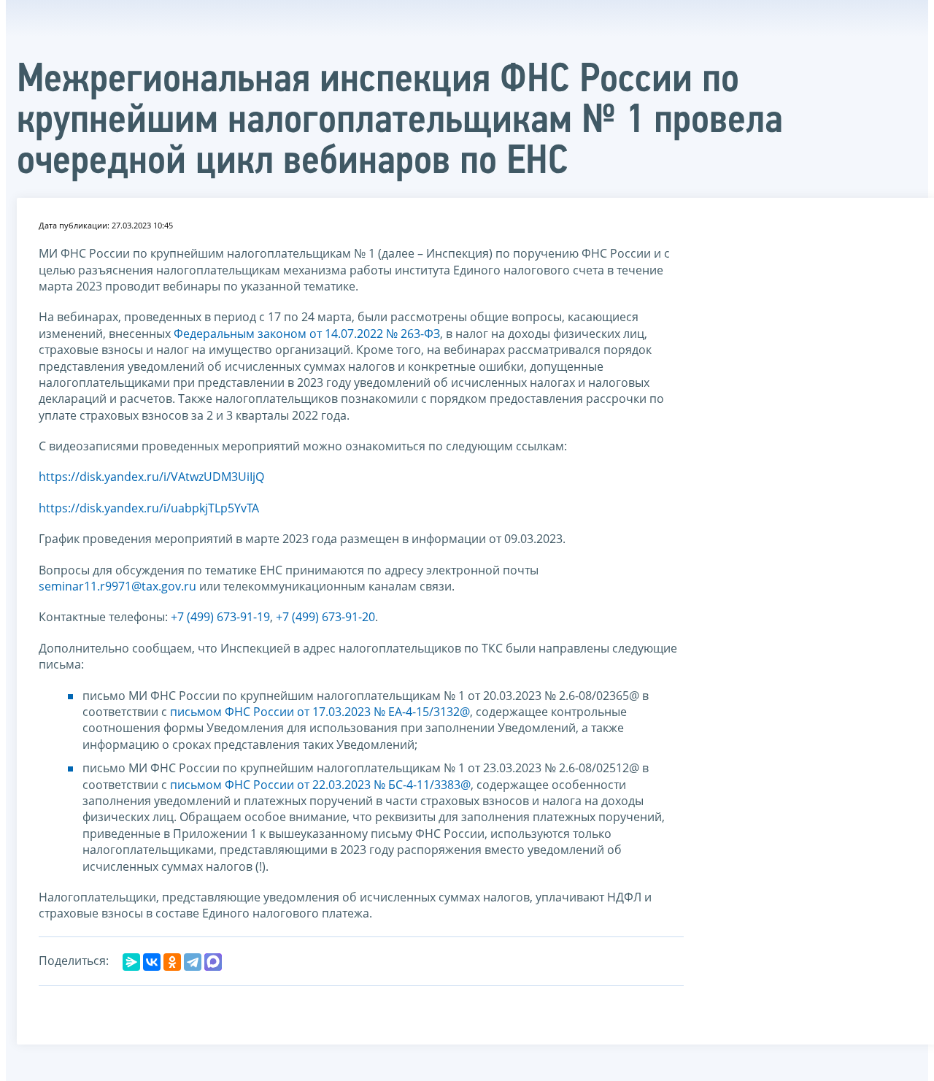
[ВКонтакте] (152, 962)
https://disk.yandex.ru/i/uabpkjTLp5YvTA (149, 508)
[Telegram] (192, 962)
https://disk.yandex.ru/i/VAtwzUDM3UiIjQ (151, 477)
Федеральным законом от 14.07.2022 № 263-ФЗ (307, 334)
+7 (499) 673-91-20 (325, 617)
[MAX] (213, 962)
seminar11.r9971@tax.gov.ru (117, 586)
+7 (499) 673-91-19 (220, 617)
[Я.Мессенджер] (131, 962)
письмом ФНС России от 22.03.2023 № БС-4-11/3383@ (320, 785)
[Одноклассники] (172, 962)
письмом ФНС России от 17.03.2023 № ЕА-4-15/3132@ (320, 712)
